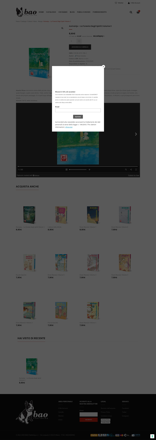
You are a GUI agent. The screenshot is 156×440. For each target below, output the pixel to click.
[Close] (103, 66)
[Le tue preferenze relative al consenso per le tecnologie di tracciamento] (152, 436)
